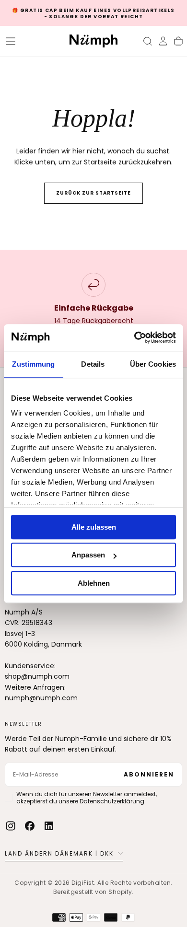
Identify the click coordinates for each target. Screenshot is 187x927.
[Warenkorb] (178, 41)
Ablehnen (94, 583)
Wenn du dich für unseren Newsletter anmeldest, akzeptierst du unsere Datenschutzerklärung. (86, 797)
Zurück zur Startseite (93, 193)
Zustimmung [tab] (33, 364)
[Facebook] (29, 826)
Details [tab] (93, 364)
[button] (10, 41)
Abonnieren (149, 774)
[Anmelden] (163, 41)
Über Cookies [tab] (153, 364)
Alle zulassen (93, 527)
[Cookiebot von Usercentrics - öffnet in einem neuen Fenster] (134, 337)
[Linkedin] (49, 826)
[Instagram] (10, 826)
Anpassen (88, 555)
